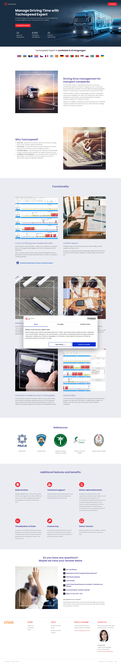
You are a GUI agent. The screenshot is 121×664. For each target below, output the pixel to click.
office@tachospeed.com (84, 630)
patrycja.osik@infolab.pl (107, 651)
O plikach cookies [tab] (85, 324)
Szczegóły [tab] (61, 324)
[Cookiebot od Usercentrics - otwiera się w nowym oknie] (88, 319)
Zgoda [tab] (36, 324)
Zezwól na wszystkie (84, 344)
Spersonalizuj (59, 344)
